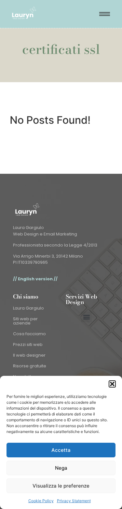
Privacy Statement (74, 500)
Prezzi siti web (28, 344)
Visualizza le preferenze (61, 486)
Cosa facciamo (29, 334)
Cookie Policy (41, 500)
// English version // (35, 279)
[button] (112, 384)
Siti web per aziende (25, 321)
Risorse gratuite (29, 366)
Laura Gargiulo (28, 308)
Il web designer (29, 355)
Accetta (61, 450)
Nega (61, 468)
